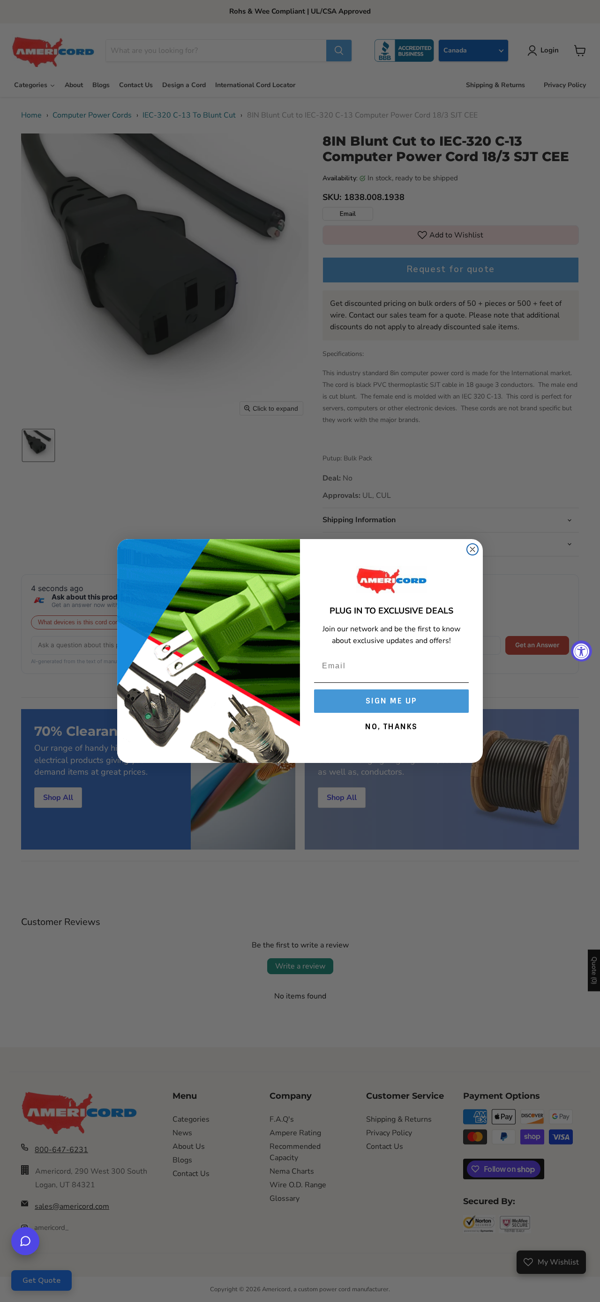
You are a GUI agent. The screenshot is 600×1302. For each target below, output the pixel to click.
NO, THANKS (391, 727)
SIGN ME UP (391, 701)
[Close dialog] (472, 549)
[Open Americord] (25, 1241)
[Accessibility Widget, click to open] (581, 651)
